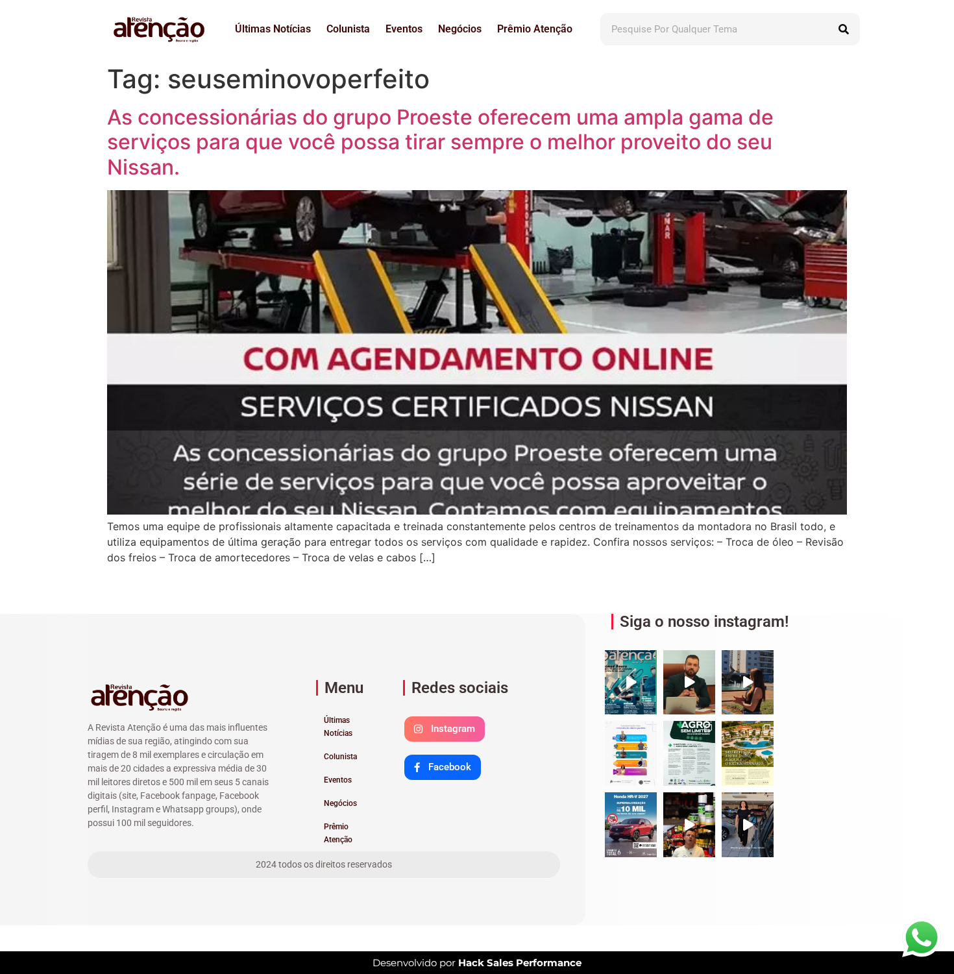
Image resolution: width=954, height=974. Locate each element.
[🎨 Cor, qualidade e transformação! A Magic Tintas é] (689, 824)
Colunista (348, 29)
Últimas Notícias (273, 29)
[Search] (843, 29)
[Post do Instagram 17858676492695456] (689, 682)
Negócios (460, 29)
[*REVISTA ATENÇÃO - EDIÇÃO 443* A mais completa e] (631, 682)
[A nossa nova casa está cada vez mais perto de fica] (748, 682)
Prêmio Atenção (534, 29)
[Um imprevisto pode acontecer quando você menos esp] (748, 824)
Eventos (403, 29)
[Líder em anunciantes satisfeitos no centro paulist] (631, 753)
